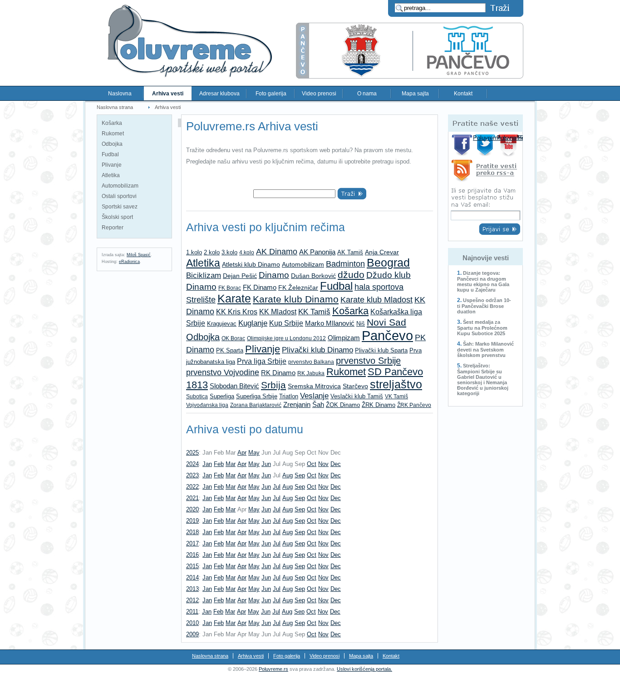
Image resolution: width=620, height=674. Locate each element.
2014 (192, 577)
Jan (207, 464)
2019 (192, 520)
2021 (192, 498)
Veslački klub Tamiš (356, 396)
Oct (311, 464)
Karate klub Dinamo (296, 299)
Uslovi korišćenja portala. (364, 669)
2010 (192, 622)
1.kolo (194, 252)
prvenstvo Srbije (368, 360)
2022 (192, 486)
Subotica (197, 396)
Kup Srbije (286, 323)
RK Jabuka (311, 373)
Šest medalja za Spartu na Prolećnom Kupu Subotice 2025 (482, 327)
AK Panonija (317, 252)
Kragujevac (221, 323)
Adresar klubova (219, 93)
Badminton (345, 263)
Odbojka (112, 144)
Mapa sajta (415, 93)
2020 (192, 509)
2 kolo (212, 252)
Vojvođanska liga (207, 405)
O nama (367, 93)
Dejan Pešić (240, 276)
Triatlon (288, 396)
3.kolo (229, 252)
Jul (276, 486)
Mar (231, 464)
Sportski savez (120, 206)
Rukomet (113, 133)
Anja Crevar (382, 252)
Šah (318, 404)
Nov (323, 464)
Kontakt (463, 93)
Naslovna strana (115, 107)
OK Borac (233, 338)
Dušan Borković (313, 275)
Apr (241, 452)
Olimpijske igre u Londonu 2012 (286, 338)
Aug (287, 475)
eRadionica (129, 261)
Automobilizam (120, 186)
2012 (192, 600)
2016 (192, 554)
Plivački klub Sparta (381, 350)
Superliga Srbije (256, 396)
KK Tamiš (314, 311)
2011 (192, 611)
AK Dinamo (276, 251)
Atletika (111, 175)
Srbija (273, 385)
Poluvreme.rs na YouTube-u (509, 145)
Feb (219, 464)
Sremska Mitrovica (314, 386)
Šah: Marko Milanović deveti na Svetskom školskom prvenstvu (485, 349)
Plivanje (112, 165)
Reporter (112, 227)
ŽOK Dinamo (343, 404)
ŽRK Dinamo (378, 404)
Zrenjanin (296, 404)
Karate (234, 298)
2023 (192, 475)
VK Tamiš (396, 396)
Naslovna (120, 93)
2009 (192, 634)
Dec (335, 464)
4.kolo (246, 252)
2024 (192, 464)
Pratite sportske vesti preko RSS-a (485, 171)
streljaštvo (396, 384)
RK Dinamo (278, 373)
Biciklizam (203, 275)
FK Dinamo (259, 287)
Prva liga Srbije (261, 361)
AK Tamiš (350, 252)
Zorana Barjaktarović (255, 405)
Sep (300, 475)
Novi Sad (386, 322)
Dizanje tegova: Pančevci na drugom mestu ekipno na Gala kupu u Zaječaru (483, 281)
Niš (360, 324)
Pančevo (387, 335)
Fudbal (110, 154)
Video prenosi (319, 93)
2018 (192, 532)
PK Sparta (229, 350)
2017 (192, 543)
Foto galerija (271, 93)
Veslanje (314, 395)
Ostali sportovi (119, 196)
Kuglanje (252, 322)
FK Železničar (298, 287)
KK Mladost (277, 311)
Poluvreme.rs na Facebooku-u (462, 145)
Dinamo (274, 275)
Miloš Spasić (139, 255)
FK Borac (229, 288)
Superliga (222, 396)
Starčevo (355, 386)
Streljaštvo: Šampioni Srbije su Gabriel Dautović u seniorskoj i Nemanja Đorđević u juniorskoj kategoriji (482, 379)
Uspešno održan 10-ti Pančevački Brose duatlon (484, 305)
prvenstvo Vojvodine (222, 372)
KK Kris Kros (236, 312)
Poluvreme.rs (273, 669)
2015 (192, 566)
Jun (266, 464)
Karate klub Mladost (376, 299)
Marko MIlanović (329, 323)
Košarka (112, 123)
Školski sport (117, 217)
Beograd (388, 263)
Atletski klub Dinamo (251, 264)
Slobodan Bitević (234, 386)
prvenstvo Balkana (311, 362)
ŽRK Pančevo (414, 405)
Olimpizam (344, 338)
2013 (192, 588)
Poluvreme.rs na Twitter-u (486, 145)
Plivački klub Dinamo (317, 349)
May (254, 452)
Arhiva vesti (167, 93)
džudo (351, 274)
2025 (192, 452)
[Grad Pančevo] (409, 76)
